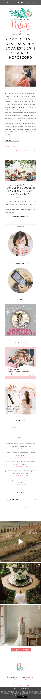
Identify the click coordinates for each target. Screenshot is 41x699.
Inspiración (20, 184)
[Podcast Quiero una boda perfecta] (20, 335)
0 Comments (31, 151)
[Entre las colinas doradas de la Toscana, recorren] (20, 541)
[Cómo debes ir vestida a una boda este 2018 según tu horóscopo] (20, 76)
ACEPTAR (21, 696)
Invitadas (17, 34)
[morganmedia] (20, 672)
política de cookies (9, 695)
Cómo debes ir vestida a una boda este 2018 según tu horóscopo (20, 48)
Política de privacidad (20, 680)
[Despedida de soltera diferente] (20, 378)
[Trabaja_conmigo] (20, 292)
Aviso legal (29, 677)
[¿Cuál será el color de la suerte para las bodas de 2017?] (20, 170)
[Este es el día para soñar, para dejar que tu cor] (20, 583)
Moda (26, 34)
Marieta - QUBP (10, 146)
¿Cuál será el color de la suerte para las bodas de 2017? (20, 190)
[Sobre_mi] (20, 256)
